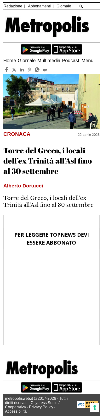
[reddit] (44, 69)
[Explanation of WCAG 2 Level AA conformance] (87, 407)
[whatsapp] (37, 69)
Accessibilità (16, 411)
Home (9, 60)
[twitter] (14, 69)
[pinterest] (29, 69)
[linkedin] (21, 69)
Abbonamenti (39, 6)
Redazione (13, 6)
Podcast (70, 60)
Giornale (64, 6)
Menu (87, 60)
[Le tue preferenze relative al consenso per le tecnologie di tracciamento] (94, 407)
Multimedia (48, 60)
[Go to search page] (81, 6)
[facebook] (6, 69)
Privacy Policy (41, 407)
